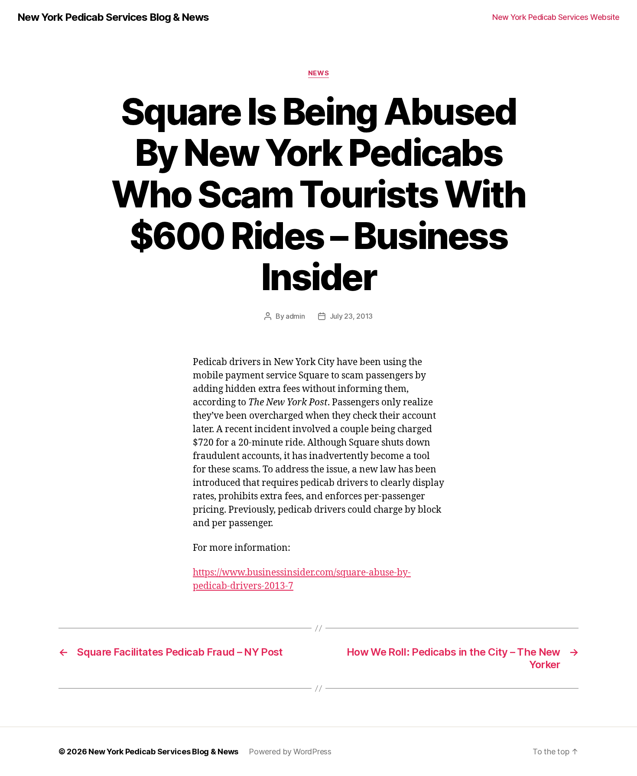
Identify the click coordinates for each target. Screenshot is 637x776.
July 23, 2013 (351, 316)
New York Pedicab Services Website (556, 17)
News (318, 73)
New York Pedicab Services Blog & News (113, 17)
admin (295, 316)
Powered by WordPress (290, 751)
